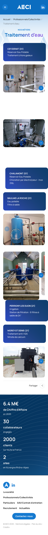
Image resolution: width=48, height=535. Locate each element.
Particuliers (9, 502)
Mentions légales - (23, 524)
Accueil (6, 19)
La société (8, 492)
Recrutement (10, 508)
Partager (33, 385)
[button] (41, 88)
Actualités (24, 508)
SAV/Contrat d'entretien (29, 502)
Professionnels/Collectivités (26, 19)
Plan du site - (37, 524)
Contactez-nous (24, 516)
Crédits (6, 527)
